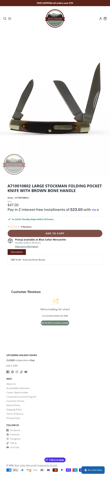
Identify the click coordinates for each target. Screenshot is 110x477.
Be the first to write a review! (55, 323)
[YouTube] (25, 371)
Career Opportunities (17, 392)
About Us (11, 383)
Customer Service (15, 401)
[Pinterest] (12, 371)
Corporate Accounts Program (21, 396)
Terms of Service (14, 413)
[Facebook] (7, 371)
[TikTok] (21, 371)
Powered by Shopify (47, 465)
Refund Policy (13, 405)
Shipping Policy (14, 409)
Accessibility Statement (18, 388)
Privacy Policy (13, 418)
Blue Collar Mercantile (26, 465)
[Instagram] (16, 371)
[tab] (17, 252)
